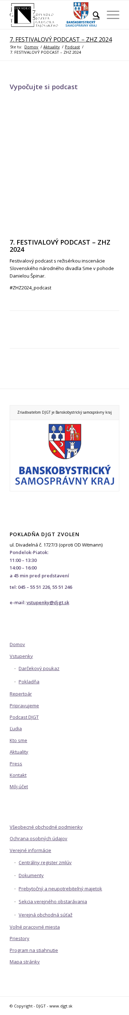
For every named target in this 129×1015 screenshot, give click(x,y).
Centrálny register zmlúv (45, 862)
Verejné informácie (30, 850)
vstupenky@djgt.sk (48, 602)
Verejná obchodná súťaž (45, 914)
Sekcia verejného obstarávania (53, 901)
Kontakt (18, 775)
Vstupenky (21, 656)
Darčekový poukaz (39, 668)
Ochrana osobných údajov (38, 838)
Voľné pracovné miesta (35, 927)
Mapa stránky (25, 961)
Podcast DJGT (24, 717)
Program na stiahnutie (34, 950)
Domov (17, 644)
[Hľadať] (93, 14)
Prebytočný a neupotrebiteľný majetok (60, 888)
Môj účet (19, 786)
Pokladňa (29, 681)
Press (16, 763)
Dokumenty (31, 875)
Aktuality (19, 752)
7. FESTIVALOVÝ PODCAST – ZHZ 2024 (61, 39)
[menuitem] (93, 14)
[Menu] (109, 14)
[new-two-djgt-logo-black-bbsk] (53, 14)
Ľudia (16, 728)
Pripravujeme (24, 705)
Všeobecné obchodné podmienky (46, 827)
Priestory (19, 938)
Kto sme (18, 740)
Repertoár (21, 694)
